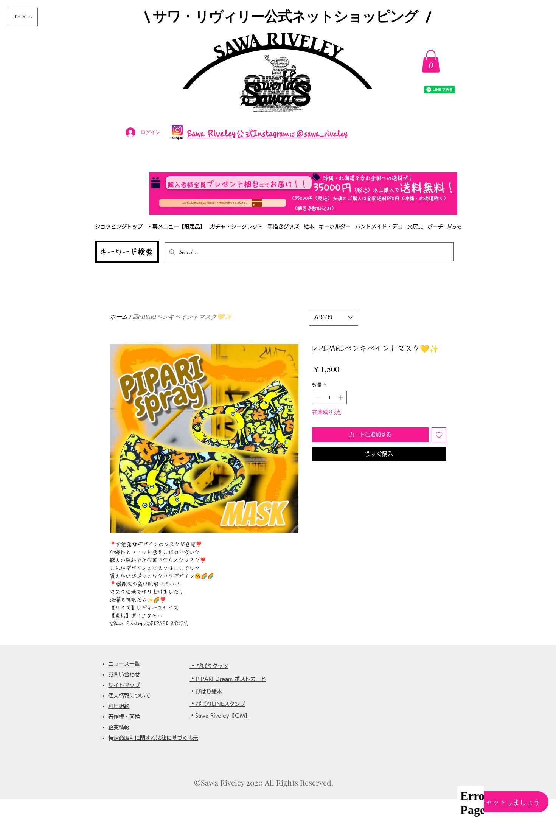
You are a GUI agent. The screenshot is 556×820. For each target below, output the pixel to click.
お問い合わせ (124, 674)
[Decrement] (317, 397)
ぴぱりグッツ (212, 666)
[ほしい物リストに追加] (439, 434)
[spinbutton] (329, 397)
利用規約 (118, 706)
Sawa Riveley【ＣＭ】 (222, 715)
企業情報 (118, 727)
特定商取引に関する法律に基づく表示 (155, 738)
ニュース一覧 (124, 663)
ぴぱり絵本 (209, 691)
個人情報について (129, 695)
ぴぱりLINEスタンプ (220, 704)
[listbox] (23, 17)
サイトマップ (124, 685)
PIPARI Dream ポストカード (231, 679)
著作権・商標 (124, 716)
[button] (23, 17)
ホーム (119, 316)
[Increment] (341, 397)
